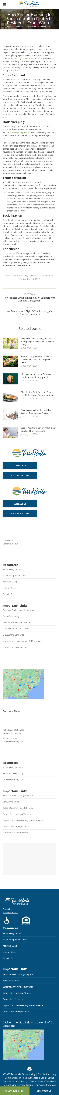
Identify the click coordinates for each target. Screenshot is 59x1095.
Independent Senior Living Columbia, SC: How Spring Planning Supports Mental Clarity (38, 341)
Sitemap (51, 1084)
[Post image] (12, 344)
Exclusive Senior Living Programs (18, 610)
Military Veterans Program (15, 832)
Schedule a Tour (10, 543)
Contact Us (8, 540)
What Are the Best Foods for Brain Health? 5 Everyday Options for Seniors (38, 393)
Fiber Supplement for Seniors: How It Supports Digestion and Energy (37, 411)
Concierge (13, 634)
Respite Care (9, 594)
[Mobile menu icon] (4, 4)
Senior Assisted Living (13, 773)
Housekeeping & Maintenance (23, 641)
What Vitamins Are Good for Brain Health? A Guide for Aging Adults (36, 376)
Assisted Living (10, 581)
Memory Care (9, 587)
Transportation (16, 647)
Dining (11, 616)
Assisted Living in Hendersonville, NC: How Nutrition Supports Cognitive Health (37, 359)
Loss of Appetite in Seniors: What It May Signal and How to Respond (38, 429)
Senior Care (21, 275)
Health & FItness (17, 628)
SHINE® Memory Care (13, 779)
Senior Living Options (13, 569)
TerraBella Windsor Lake (41, 275)
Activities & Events (18, 622)
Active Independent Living (15, 575)
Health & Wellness (17, 814)
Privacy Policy (20, 1081)
